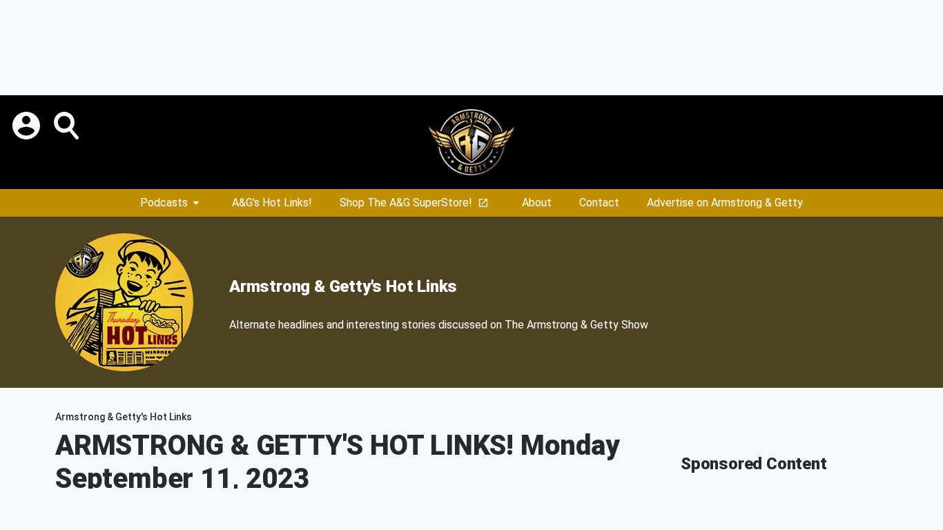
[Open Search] (67, 125)
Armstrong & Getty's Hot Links (343, 286)
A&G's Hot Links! (272, 202)
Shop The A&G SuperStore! (406, 202)
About (537, 202)
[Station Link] (471, 142)
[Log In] (27, 125)
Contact (599, 202)
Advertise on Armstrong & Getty (725, 202)
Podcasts (164, 202)
